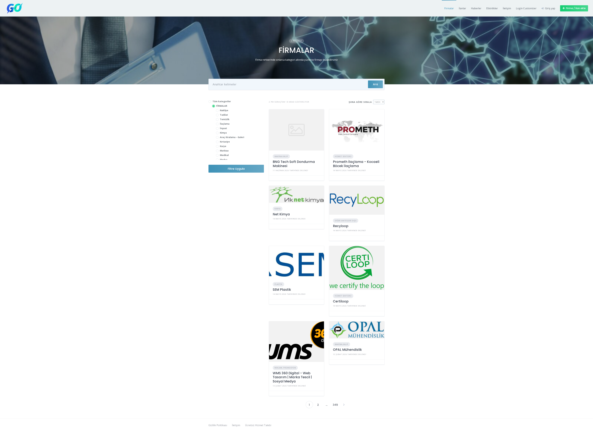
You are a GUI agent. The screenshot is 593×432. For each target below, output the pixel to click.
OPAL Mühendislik (347, 349)
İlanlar (462, 8)
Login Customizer (526, 8)
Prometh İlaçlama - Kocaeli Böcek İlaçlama (356, 163)
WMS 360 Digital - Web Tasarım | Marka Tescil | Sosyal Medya (292, 377)
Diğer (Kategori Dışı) (345, 220)
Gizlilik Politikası (217, 425)
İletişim (507, 8)
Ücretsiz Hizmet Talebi (258, 425)
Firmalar (449, 8)
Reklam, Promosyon (285, 368)
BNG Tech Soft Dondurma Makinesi (294, 163)
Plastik (278, 284)
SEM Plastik (282, 289)
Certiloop (341, 301)
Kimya (278, 209)
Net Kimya (281, 214)
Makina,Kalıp (281, 156)
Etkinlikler (492, 8)
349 (335, 405)
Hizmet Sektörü (343, 156)
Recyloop (340, 226)
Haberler (476, 8)
